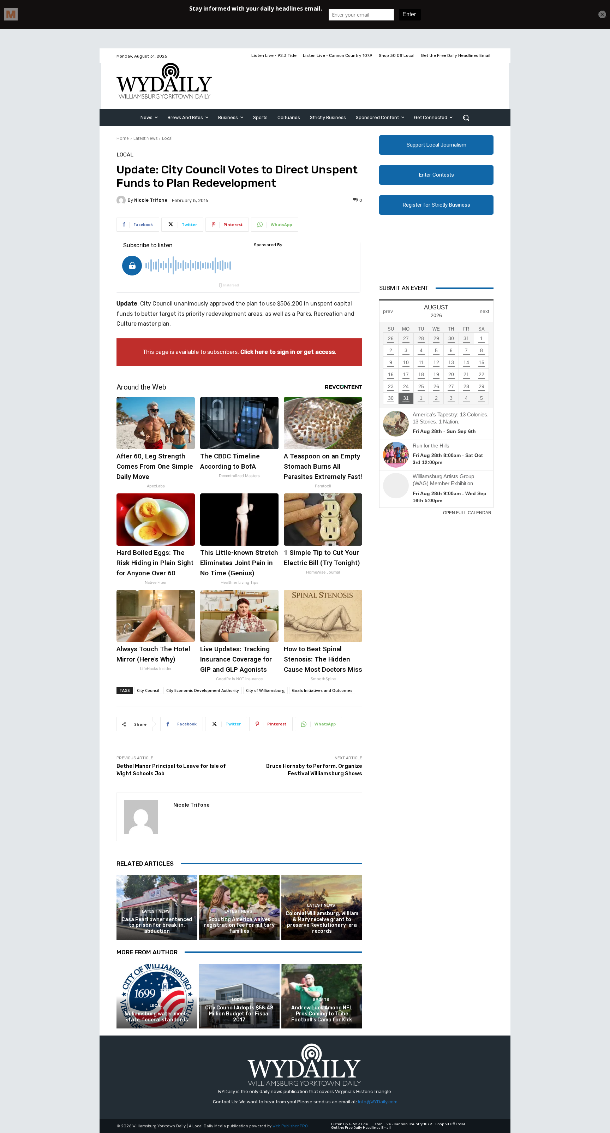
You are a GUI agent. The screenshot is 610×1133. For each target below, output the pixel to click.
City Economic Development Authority (202, 690)
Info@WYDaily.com (377, 1101)
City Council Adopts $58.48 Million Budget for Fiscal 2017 (239, 1014)
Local (167, 138)
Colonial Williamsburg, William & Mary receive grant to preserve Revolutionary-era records (322, 922)
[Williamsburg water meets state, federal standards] (156, 996)
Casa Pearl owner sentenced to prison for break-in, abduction (156, 926)
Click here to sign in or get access (287, 352)
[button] (466, 117)
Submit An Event (404, 287)
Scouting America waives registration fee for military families (239, 926)
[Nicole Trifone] (122, 200)
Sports (321, 1000)
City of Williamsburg (265, 690)
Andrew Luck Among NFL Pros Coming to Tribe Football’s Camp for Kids (322, 1014)
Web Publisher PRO (290, 1126)
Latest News (145, 138)
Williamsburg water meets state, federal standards (157, 1017)
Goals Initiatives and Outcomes (322, 690)
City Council (148, 690)
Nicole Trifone (150, 200)
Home (122, 138)
